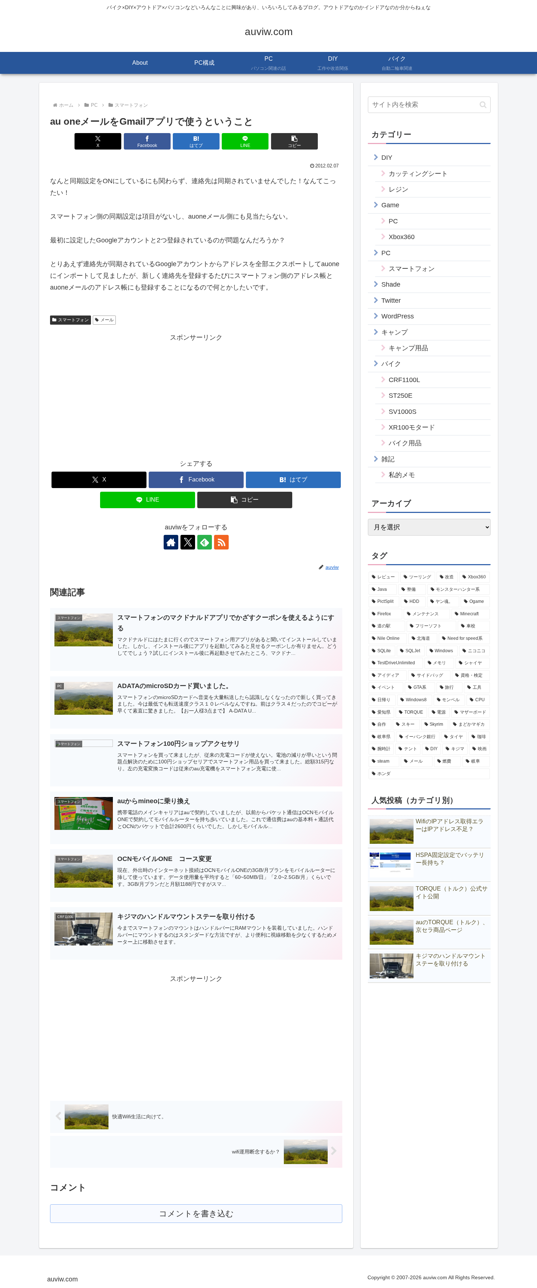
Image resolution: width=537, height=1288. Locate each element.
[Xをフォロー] (187, 542)
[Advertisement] (123, 395)
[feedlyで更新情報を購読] (204, 542)
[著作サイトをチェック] (171, 542)
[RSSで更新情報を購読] (221, 542)
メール (107, 319)
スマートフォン (73, 319)
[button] (294, 141)
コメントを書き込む (196, 1213)
